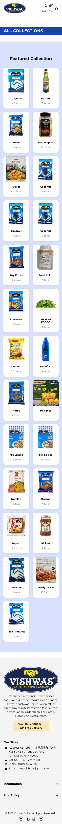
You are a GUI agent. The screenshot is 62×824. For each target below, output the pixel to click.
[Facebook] (28, 819)
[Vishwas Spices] (15, 8)
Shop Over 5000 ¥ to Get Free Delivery (31, 725)
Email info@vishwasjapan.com (29, 768)
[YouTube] (41, 819)
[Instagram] (34, 819)
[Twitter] (21, 819)
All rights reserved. (43, 813)
